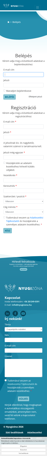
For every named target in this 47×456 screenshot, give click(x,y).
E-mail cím (8, 69)
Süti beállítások (23, 453)
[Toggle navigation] (37, 7)
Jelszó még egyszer (13, 152)
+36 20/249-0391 (31, 301)
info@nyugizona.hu (22, 304)
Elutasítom (23, 450)
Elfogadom (23, 446)
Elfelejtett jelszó (35, 96)
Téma (8, 324)
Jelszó (6, 80)
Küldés (23, 398)
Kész (7, 230)
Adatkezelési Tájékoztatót (20, 384)
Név (7, 335)
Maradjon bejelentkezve (18, 90)
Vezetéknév (9, 175)
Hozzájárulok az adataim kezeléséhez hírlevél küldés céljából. (20, 167)
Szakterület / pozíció (14, 196)
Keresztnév (9, 185)
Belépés (9, 96)
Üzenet (8, 356)
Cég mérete (9, 207)
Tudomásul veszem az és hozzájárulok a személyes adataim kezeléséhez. (24, 221)
